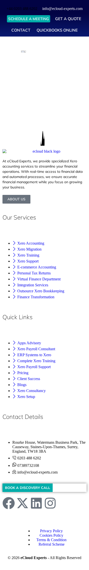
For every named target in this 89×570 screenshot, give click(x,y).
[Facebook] (8, 504)
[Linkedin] (36, 504)
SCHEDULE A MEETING (28, 18)
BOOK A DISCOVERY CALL (27, 487)
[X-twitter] (22, 504)
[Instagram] (50, 504)
